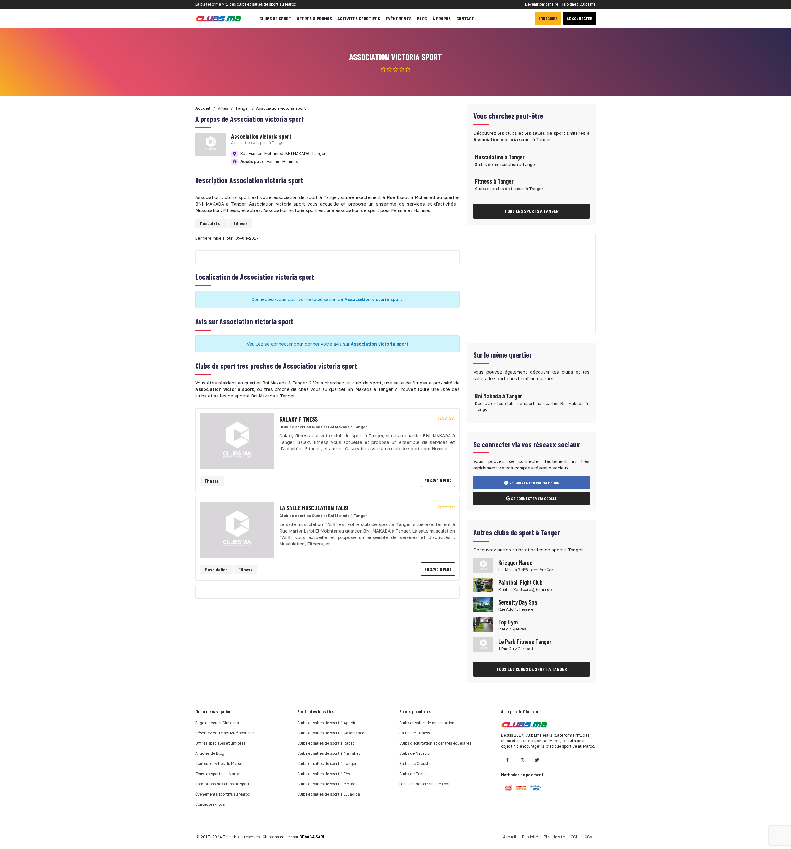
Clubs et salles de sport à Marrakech (330, 753)
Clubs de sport (275, 18)
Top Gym (508, 622)
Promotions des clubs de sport (222, 784)
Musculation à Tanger (500, 157)
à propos (442, 18)
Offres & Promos (314, 18)
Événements (399, 18)
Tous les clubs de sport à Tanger (531, 669)
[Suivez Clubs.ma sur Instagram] (522, 760)
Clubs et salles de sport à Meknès (327, 784)
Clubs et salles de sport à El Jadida (328, 794)
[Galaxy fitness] (237, 440)
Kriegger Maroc (515, 562)
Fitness (240, 223)
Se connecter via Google (533, 498)
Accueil (509, 836)
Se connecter (579, 18)
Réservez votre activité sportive (224, 733)
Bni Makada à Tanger (498, 396)
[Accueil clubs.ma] (218, 18)
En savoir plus (438, 480)
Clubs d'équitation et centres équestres (435, 743)
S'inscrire (548, 18)
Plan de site (554, 836)
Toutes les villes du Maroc (218, 763)
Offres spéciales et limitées (220, 743)
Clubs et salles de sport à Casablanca (330, 733)
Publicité (530, 836)
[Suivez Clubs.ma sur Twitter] (537, 760)
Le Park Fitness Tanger (524, 641)
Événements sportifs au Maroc (222, 794)
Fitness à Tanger (494, 181)
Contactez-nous (210, 804)
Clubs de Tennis (413, 773)
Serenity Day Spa (517, 602)
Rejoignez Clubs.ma (578, 4)
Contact (465, 18)
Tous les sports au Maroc (217, 773)
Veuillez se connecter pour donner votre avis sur (327, 343)
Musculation (211, 223)
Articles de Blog (209, 753)
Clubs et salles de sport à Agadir (326, 722)
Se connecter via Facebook (533, 482)
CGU (575, 836)
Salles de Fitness (414, 733)
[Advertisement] (531, 283)
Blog (422, 18)
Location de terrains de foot (424, 784)
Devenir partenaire (541, 4)
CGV (588, 836)
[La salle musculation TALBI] (237, 529)
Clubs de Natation (415, 753)
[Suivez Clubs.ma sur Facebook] (507, 760)
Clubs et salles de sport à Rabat (325, 743)
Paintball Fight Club (520, 582)
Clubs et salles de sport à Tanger (327, 763)
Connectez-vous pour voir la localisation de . (328, 299)
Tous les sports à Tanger (532, 211)
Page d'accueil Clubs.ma (217, 722)
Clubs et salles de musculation (426, 722)
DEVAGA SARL (312, 836)
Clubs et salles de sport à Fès (323, 773)
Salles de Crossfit (415, 763)
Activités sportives (358, 18)
